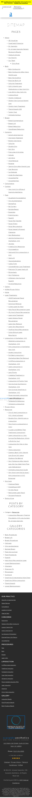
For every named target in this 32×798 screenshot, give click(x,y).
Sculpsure (8, 575)
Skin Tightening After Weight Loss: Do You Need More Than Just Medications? (18, 464)
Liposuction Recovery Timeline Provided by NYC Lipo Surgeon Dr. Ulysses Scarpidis (19, 518)
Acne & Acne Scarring (15, 135)
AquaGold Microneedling (17, 198)
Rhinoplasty (12, 272)
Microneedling (13, 249)
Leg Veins (11, 158)
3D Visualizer (13, 40)
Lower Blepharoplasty (12, 563)
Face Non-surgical (11, 552)
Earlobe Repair (13, 209)
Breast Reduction (14, 126)
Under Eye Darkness (15, 175)
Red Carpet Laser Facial (16, 493)
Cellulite (11, 143)
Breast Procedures (11, 540)
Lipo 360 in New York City (17, 92)
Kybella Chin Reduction (16, 246)
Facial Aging (5, 620)
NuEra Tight (12, 264)
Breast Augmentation (15, 120)
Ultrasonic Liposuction (16, 404)
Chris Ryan (15, 63)
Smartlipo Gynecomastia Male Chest (17, 578)
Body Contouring (14, 69)
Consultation (9, 183)
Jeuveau (11, 244)
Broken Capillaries (14, 141)
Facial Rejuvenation (15, 226)
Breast (7, 118)
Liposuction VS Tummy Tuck (18, 381)
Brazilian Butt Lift (14, 80)
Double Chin (12, 146)
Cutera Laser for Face (15, 306)
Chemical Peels (13, 484)
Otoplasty (8, 566)
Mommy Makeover (14, 98)
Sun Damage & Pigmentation (9, 634)
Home (7, 292)
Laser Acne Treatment (16, 315)
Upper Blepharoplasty (12, 586)
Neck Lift (11, 258)
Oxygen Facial (13, 490)
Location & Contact (7, 610)
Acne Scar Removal (15, 304)
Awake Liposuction (15, 352)
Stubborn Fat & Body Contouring (10, 624)
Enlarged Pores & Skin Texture (9, 637)
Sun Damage (12, 172)
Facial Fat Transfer (15, 221)
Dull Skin (11, 149)
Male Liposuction (14, 450)
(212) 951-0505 (18, 751)
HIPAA (20, 765)
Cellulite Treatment (15, 83)
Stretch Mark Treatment (16, 106)
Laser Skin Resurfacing (16, 326)
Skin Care (8, 481)
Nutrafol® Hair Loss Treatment (19, 266)
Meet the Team (5, 613)
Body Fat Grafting (14, 78)
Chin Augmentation (15, 201)
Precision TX (9, 569)
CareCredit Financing (15, 43)
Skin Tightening (13, 275)
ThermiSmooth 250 (15, 109)
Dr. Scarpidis (12, 46)
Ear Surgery (12, 206)
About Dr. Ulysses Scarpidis (9, 600)
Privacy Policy (10, 407)
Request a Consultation (18, 7)
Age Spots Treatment (15, 138)
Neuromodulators (14, 261)
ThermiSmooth (10, 583)
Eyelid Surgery (13, 215)
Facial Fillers (12, 224)
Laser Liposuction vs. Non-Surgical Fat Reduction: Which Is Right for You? (19, 438)
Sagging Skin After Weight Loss (19, 166)
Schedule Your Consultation (21, 3)
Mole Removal (13, 161)
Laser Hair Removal (15, 324)
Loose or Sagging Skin (7, 627)
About (7, 37)
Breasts (4, 654)
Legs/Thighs (12, 372)
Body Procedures (11, 535)
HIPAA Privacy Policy (12, 289)
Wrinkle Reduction (15, 284)
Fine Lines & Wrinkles (16, 152)
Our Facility (12, 58)
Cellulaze (8, 543)
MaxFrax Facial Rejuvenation (18, 329)
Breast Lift (12, 123)
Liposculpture (13, 95)
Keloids (11, 155)
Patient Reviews (6, 603)
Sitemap (7, 762)
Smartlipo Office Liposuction (15, 580)
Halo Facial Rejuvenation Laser (19, 309)
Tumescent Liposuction (16, 401)
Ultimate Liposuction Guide (18, 470)
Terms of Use (9, 498)
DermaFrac (12, 204)
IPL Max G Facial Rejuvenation (19, 312)
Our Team (11, 60)
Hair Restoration (14, 235)
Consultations (5, 606)
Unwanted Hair (13, 181)
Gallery (7, 286)
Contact (8, 186)
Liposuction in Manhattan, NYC (16, 338)
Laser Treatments (11, 295)
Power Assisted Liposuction (18, 395)
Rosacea (11, 163)
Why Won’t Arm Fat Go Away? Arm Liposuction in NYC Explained (18, 475)
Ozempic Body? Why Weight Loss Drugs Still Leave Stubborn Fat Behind (18, 455)
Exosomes (11, 212)
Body (7, 66)
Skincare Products (14, 495)
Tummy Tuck (12, 112)
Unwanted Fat (13, 178)
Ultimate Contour (14, 115)
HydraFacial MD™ (14, 487)
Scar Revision (13, 169)
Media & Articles (14, 55)
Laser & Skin (5, 658)
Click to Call (6, 7)
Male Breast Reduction (16, 129)
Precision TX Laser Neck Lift (18, 269)
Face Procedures (11, 555)
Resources (8, 409)
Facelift (11, 218)
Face (6, 195)
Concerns (8, 132)
